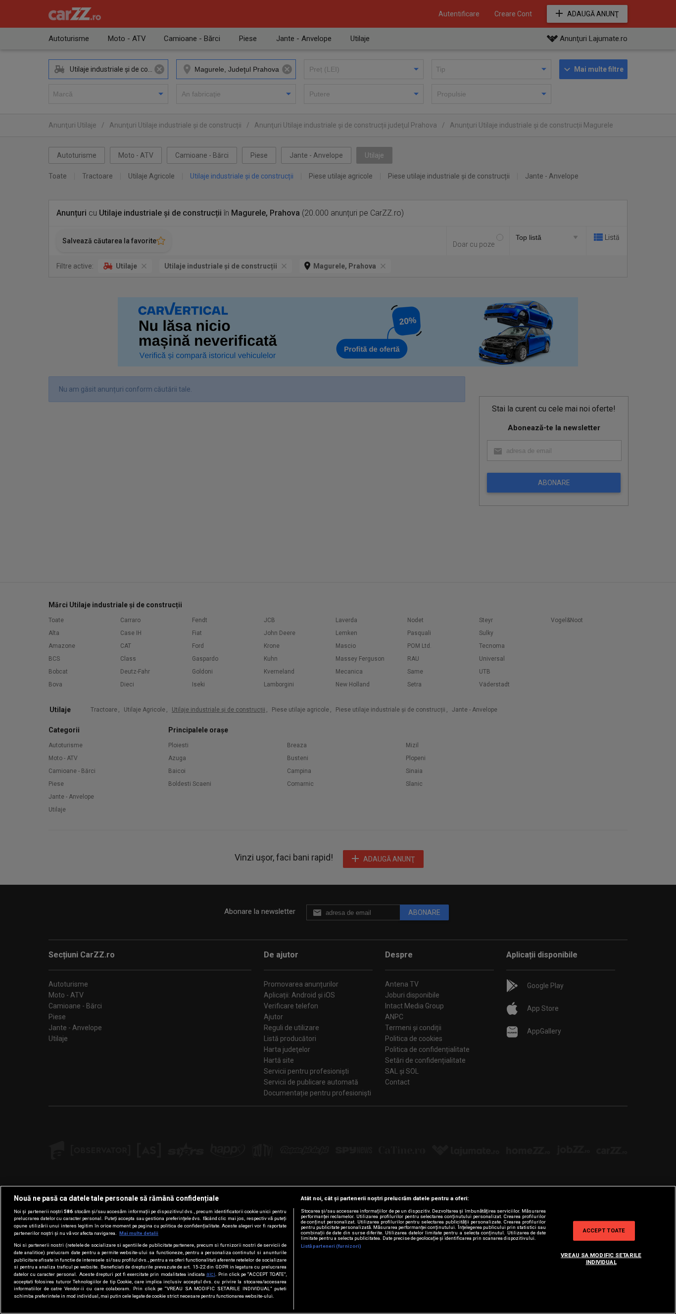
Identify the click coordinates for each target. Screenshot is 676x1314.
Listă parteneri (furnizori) (331, 1246)
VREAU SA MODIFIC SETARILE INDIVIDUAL (601, 1259)
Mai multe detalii (138, 1233)
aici (210, 1274)
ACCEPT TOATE (604, 1230)
